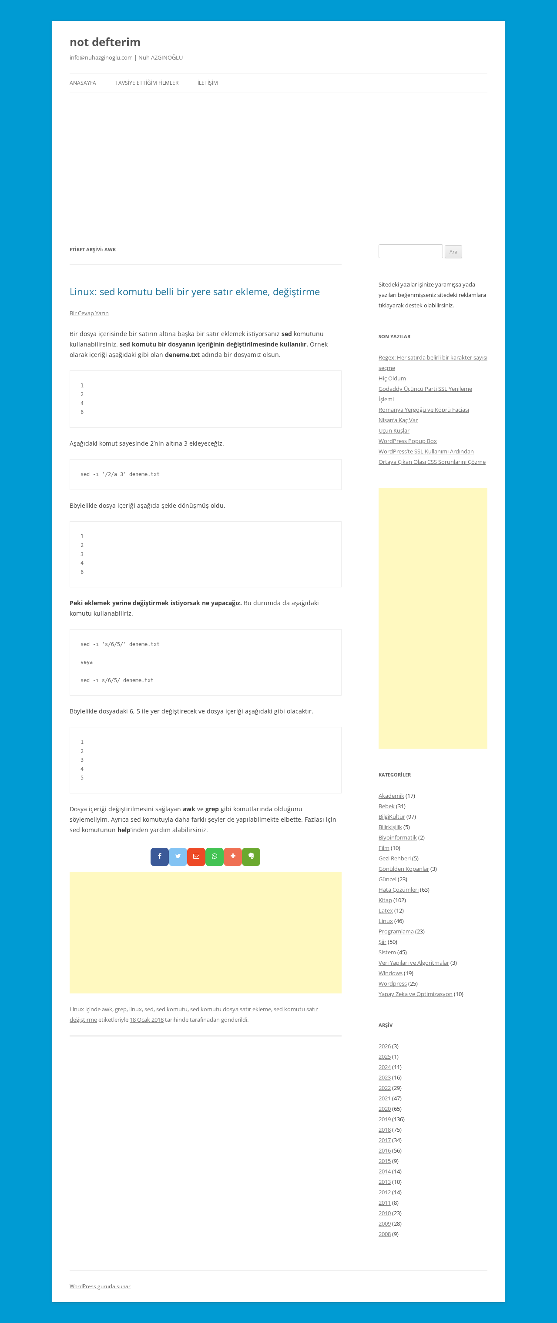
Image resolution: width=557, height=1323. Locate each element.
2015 (385, 1161)
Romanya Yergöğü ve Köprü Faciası (424, 409)
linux (135, 1009)
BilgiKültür (392, 816)
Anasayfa (83, 83)
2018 (385, 1129)
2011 (385, 1202)
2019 (385, 1119)
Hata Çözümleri (399, 889)
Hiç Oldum (392, 378)
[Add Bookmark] (233, 857)
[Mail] (196, 857)
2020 (385, 1109)
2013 (385, 1182)
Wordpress (393, 983)
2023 (385, 1077)
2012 (385, 1192)
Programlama (396, 931)
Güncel (387, 879)
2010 (385, 1213)
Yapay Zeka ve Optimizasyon (416, 994)
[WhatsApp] (214, 857)
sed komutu (172, 1009)
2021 (385, 1098)
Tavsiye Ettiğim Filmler (146, 83)
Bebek (387, 806)
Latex (386, 910)
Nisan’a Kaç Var (398, 420)
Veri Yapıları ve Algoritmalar (414, 962)
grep (121, 1009)
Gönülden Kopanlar (404, 869)
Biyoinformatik (398, 837)
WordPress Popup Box (408, 441)
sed (149, 1009)
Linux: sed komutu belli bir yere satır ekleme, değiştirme (195, 291)
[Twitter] (178, 857)
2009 (385, 1223)
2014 (385, 1171)
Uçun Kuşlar (394, 430)
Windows (391, 973)
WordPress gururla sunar (100, 1286)
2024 (385, 1067)
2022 (385, 1088)
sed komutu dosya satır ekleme (230, 1009)
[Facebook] (160, 857)
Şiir (382, 942)
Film (384, 848)
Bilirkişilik (390, 827)
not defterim (105, 42)
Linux (77, 1009)
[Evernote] (251, 857)
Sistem (387, 952)
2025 (385, 1056)
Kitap (385, 900)
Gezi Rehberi (395, 858)
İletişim (208, 83)
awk (107, 1009)
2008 (385, 1234)
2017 (385, 1140)
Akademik (391, 796)
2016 (385, 1150)
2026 (385, 1046)
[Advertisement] (278, 158)
